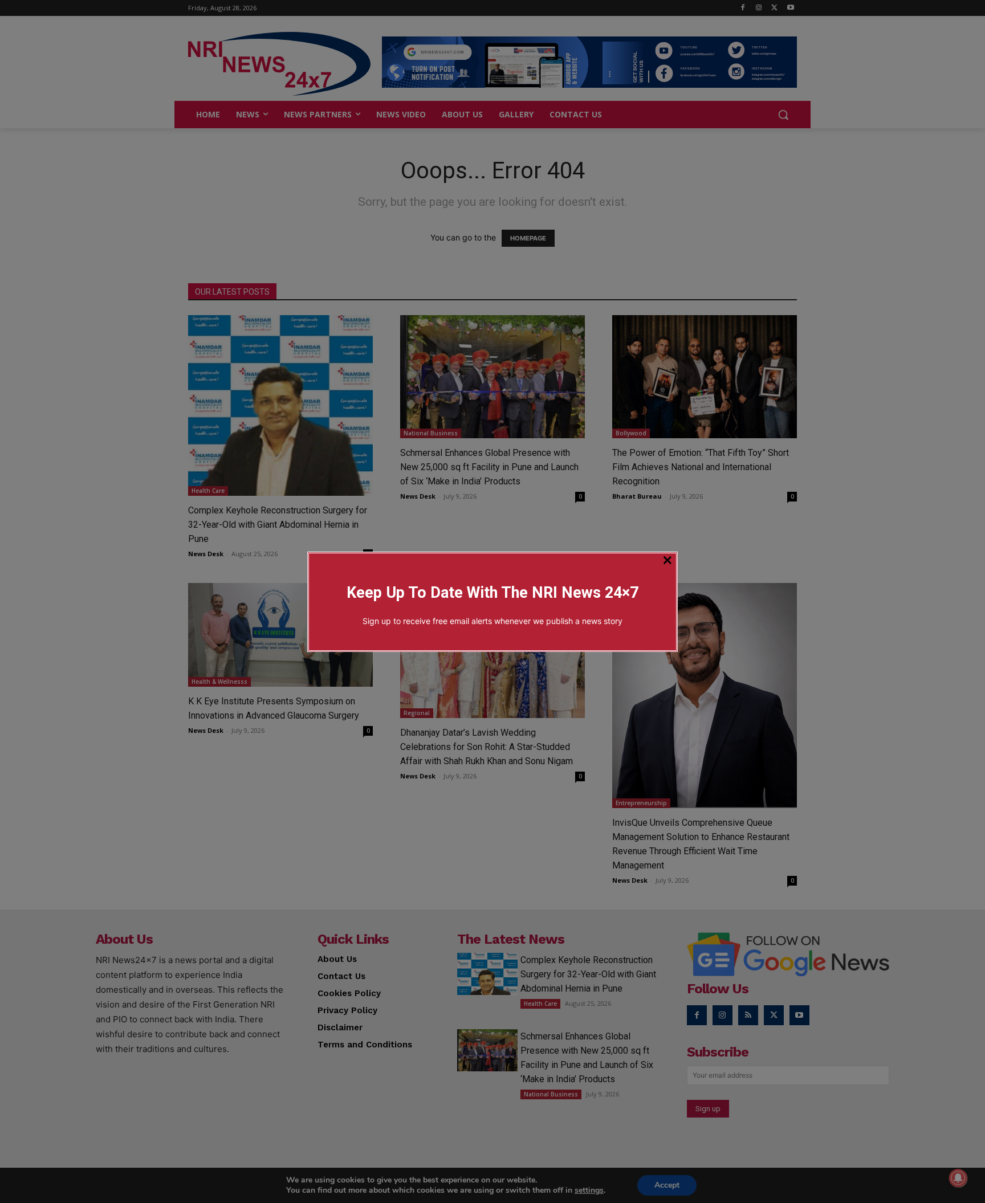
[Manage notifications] (958, 1178)
